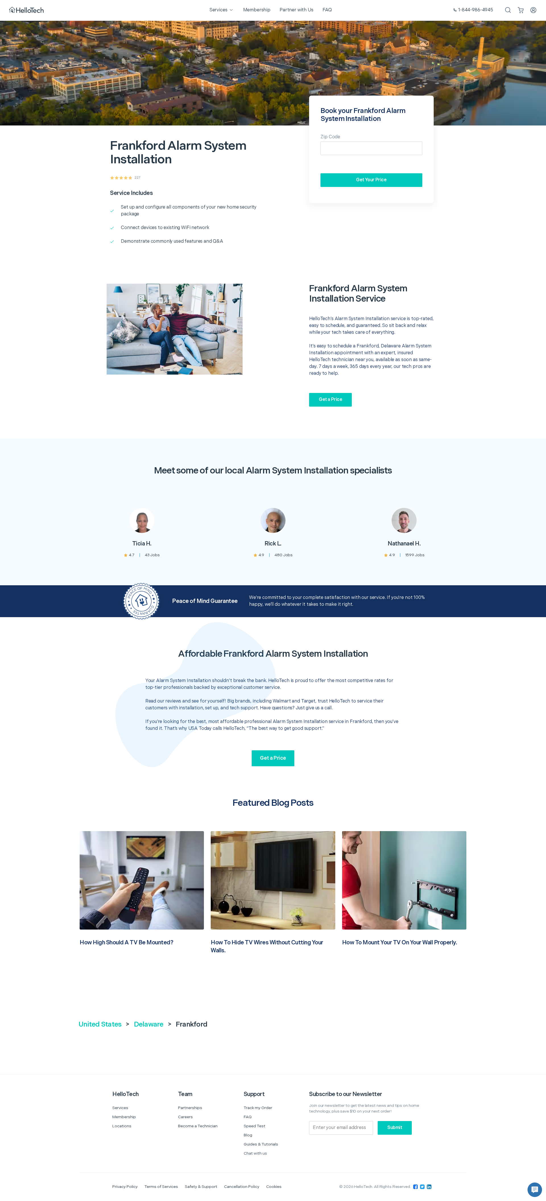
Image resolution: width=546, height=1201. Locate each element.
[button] (535, 1190)
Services (120, 1107)
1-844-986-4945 (475, 10)
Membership (124, 1117)
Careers (185, 1117)
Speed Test (254, 1126)
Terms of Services (161, 1186)
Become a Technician (198, 1126)
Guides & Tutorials (261, 1144)
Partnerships (190, 1107)
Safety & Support (201, 1186)
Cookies (274, 1186)
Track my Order (258, 1107)
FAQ (248, 1117)
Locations (121, 1126)
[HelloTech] (27, 10)
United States (99, 1024)
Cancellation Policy (241, 1186)
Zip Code (330, 137)
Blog (248, 1135)
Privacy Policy (125, 1186)
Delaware (149, 1024)
